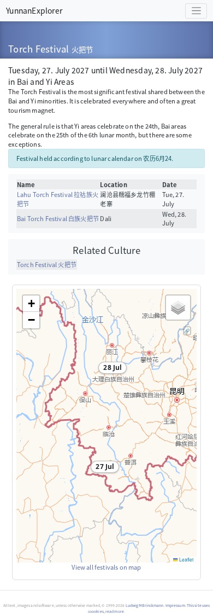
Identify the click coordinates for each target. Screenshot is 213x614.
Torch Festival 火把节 (46, 264)
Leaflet (185, 559)
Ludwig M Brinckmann (145, 605)
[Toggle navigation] (196, 11)
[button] (110, 369)
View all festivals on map (106, 567)
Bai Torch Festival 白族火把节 (58, 218)
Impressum (175, 605)
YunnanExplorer (34, 10)
